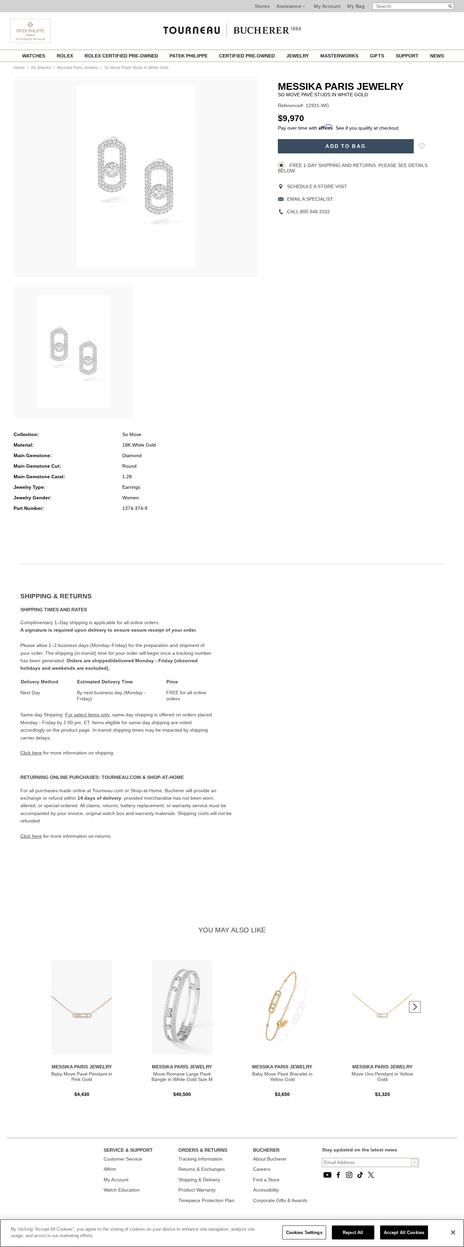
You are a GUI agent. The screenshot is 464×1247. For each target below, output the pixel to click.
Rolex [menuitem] (65, 56)
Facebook (338, 1174)
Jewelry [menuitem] (298, 56)
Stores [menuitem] (262, 6)
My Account (327, 6)
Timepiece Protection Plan (206, 1200)
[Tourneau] (232, 28)
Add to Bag (345, 146)
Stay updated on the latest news (359, 1149)
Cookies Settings (304, 1232)
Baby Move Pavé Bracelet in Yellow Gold (282, 1076)
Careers (261, 1169)
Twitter (371, 1174)
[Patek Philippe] (30, 31)
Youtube (327, 1174)
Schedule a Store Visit (317, 186)
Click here (31, 752)
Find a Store (266, 1179)
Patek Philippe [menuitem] (189, 56)
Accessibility (266, 1190)
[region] (232, 1233)
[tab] (126, 596)
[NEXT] (415, 1007)
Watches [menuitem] (34, 56)
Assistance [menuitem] (288, 6)
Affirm (110, 1169)
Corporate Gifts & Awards (280, 1200)
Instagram (349, 1174)
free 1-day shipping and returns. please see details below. (353, 168)
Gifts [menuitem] (378, 56)
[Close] (453, 1232)
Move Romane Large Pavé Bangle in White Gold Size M (182, 1076)
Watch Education (122, 1190)
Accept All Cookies (404, 1232)
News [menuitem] (437, 56)
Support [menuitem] (408, 56)
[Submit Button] (414, 1162)
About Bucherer (270, 1159)
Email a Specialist (310, 199)
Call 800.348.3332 (308, 211)
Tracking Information (200, 1159)
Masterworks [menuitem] (340, 56)
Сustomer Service (123, 1159)
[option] (73, 351)
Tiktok (360, 1174)
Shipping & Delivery (199, 1179)
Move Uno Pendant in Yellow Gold (382, 1076)
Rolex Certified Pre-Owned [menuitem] (122, 56)
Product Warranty (197, 1190)
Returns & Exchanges (201, 1169)
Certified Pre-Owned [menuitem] (247, 56)
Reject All (353, 1232)
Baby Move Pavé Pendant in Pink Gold (81, 1076)
